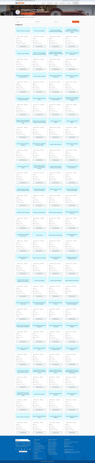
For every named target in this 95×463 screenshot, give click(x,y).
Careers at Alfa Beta (65, 0)
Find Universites (37, 443)
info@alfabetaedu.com (69, 446)
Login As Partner (77, 0)
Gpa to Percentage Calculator (39, 446)
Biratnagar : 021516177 (52, 449)
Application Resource (38, 458)
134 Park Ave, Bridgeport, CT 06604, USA (29, 11)
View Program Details (23, 46)
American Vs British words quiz (40, 448)
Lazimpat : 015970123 (52, 446)
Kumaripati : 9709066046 (52, 454)
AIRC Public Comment (23, 451)
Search (76, 21)
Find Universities (22, 17)
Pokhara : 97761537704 (52, 445)
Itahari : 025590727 (51, 448)
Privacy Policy (36, 449)
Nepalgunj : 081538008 (52, 452)
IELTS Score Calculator (38, 445)
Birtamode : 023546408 (52, 443)
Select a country (67, 452)
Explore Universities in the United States (28, 13)
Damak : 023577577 (51, 451)
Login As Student (71, 0)
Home (16, 17)
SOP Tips (36, 455)
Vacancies (36, 456)
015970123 (67, 445)
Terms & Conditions (38, 451)
